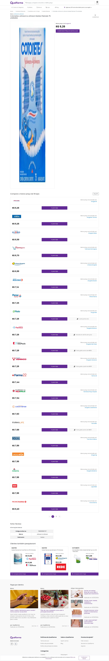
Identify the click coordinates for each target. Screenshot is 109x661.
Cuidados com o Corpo (34, 11)
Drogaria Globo (92, 233)
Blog (57, 7)
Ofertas (30, 7)
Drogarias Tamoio (92, 217)
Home (11, 11)
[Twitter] (15, 643)
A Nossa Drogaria (92, 265)
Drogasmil (68, 23)
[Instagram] (11, 643)
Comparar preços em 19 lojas (67, 31)
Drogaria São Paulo (91, 344)
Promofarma (93, 502)
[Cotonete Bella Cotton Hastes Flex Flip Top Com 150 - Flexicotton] (78, 559)
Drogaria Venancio (91, 360)
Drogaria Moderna (92, 471)
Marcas (40, 7)
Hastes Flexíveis (46, 11)
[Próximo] (59, 516)
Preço (95, 193)
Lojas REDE (94, 487)
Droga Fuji (94, 455)
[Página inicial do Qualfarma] (24, 637)
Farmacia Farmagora (91, 249)
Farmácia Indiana (92, 439)
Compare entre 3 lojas (50, 574)
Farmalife (94, 423)
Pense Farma (93, 296)
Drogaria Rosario (92, 281)
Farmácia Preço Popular (90, 391)
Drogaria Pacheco (92, 328)
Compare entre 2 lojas (19, 574)
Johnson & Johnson (19, 14)
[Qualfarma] (16, 3)
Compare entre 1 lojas (80, 574)
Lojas (48, 7)
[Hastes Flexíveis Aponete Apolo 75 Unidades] (48, 562)
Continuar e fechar (84, 658)
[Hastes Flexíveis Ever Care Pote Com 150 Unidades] (18, 560)
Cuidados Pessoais (20, 11)
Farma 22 (94, 376)
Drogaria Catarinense (91, 407)
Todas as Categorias (18, 7)
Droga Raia (94, 312)
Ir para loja (54, 208)
